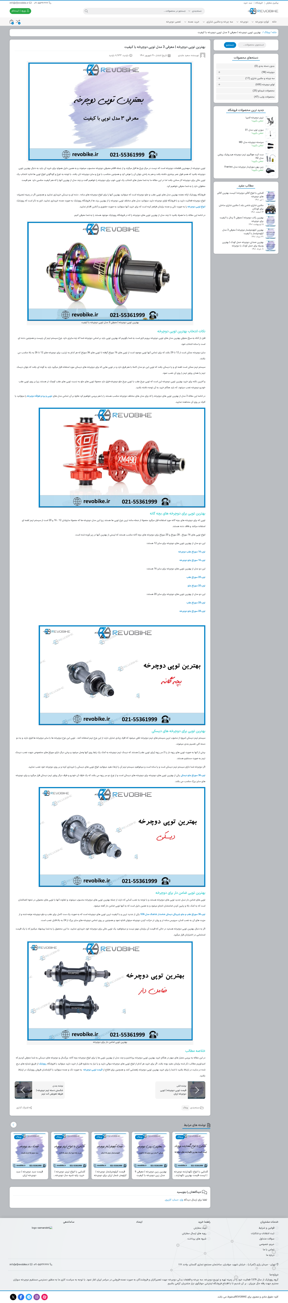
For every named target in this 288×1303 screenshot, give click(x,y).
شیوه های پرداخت (197, 1239)
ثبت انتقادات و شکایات (262, 1233)
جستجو (230, 45)
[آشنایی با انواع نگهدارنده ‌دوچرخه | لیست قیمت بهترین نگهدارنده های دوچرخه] (191, 1150)
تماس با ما (268, 1250)
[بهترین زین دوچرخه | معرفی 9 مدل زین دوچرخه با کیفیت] (151, 1150)
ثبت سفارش (200, 1228)
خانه (274, 22)
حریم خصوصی (266, 1244)
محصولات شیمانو (266, 91)
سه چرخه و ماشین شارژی (219, 22)
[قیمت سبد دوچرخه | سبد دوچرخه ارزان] (29, 1150)
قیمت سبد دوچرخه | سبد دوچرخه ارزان (29, 1174)
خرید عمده (193, 22)
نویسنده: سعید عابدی (188, 55)
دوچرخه (243, 22)
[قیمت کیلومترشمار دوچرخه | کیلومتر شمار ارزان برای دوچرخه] (110, 1150)
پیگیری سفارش (272, 3)
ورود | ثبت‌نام (19, 11)
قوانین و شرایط (266, 1228)
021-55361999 (41, 3)
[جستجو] (86, 11)
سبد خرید (248, 3)
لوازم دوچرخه (261, 22)
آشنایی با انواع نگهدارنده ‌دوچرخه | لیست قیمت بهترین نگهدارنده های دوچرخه (191, 1174)
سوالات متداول (266, 1239)
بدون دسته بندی (266, 66)
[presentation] (13, 1125)
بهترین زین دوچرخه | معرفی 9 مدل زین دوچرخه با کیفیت (150, 1174)
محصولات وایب (266, 97)
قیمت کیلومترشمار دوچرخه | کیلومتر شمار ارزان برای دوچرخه (110, 1174)
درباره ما (270, 1255)
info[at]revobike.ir (19, 3)
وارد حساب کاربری (174, 1200)
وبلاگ (267, 32)
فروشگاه (258, 3)
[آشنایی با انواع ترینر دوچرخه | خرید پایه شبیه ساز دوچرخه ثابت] (70, 1150)
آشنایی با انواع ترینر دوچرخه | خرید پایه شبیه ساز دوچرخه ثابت (69, 1174)
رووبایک (42, 1064)
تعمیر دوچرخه (173, 22)
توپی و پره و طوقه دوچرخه (39, 396)
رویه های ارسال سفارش (194, 1233)
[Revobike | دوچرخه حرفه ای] (263, 11)
